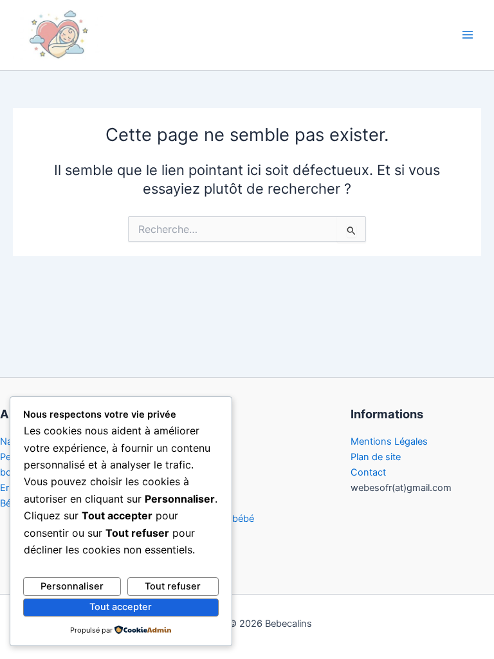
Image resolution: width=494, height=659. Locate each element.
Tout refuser (173, 586)
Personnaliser (72, 586)
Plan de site (376, 457)
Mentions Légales (389, 441)
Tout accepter (120, 607)
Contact (368, 472)
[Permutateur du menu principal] (467, 35)
